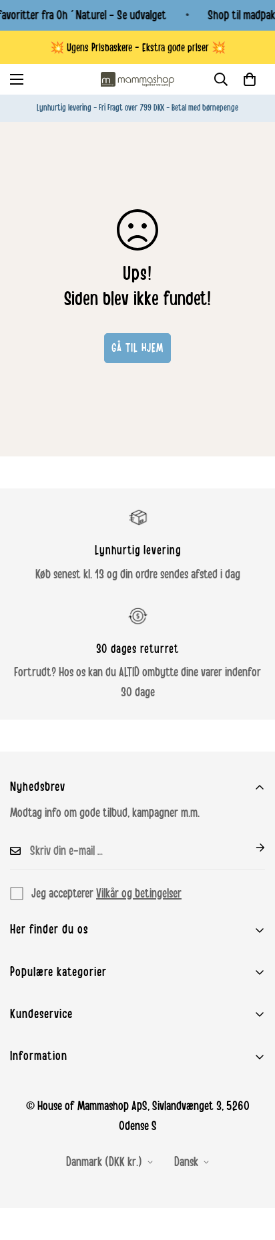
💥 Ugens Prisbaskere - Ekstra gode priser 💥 (138, 47)
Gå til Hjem (137, 348)
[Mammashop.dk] (137, 79)
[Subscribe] (249, 847)
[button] (249, 79)
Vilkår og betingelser (139, 893)
